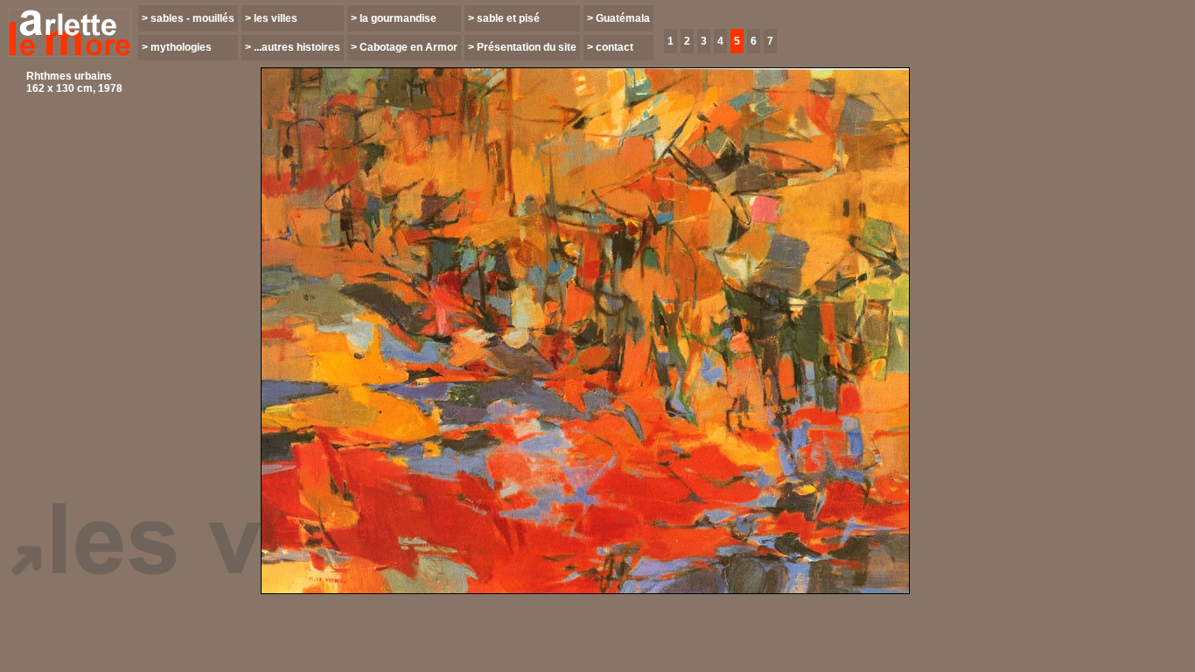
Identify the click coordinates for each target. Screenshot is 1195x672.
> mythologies (177, 47)
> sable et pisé (504, 18)
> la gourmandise (394, 18)
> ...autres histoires (292, 47)
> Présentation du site (522, 47)
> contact (610, 47)
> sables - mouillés (188, 18)
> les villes (271, 18)
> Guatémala (618, 18)
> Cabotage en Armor (404, 47)
